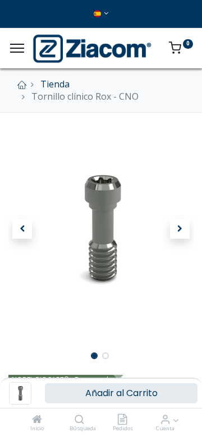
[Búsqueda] (79, 419)
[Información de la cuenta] (165, 419)
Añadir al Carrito (121, 393)
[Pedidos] (122, 419)
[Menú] (17, 48)
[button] (22, 229)
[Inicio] (37, 419)
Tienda (55, 84)
